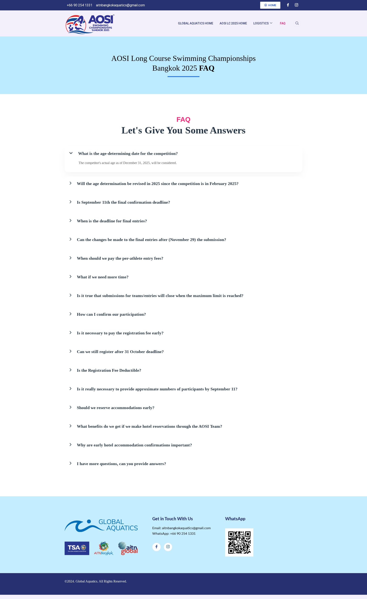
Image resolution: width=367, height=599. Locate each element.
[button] (297, 23)
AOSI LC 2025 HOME (233, 23)
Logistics (261, 23)
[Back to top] (297, 584)
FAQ (282, 23)
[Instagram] (296, 5)
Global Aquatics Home (195, 23)
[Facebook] (288, 5)
